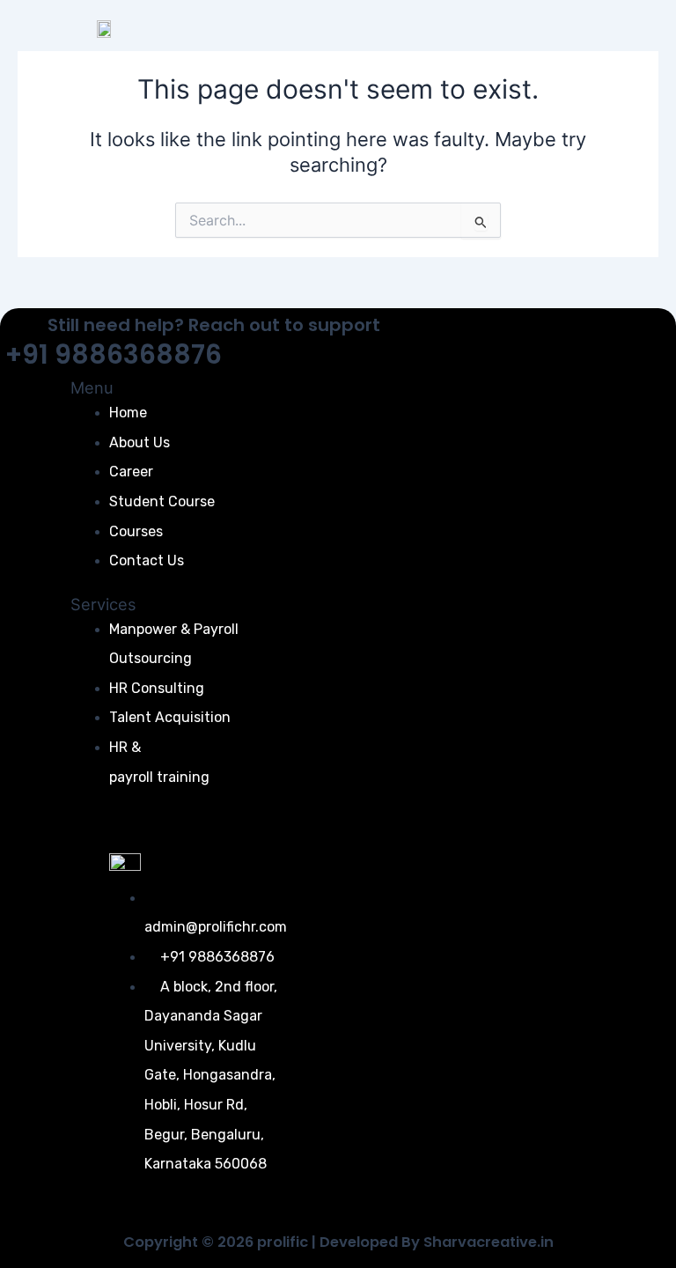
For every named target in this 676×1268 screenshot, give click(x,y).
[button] (636, 55)
